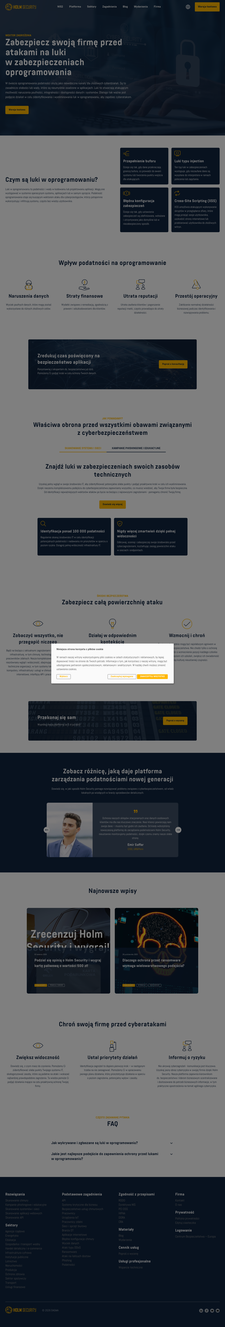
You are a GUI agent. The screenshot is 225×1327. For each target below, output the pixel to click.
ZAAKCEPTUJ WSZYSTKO (152, 676)
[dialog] (112, 664)
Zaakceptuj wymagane (122, 676)
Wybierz (64, 676)
